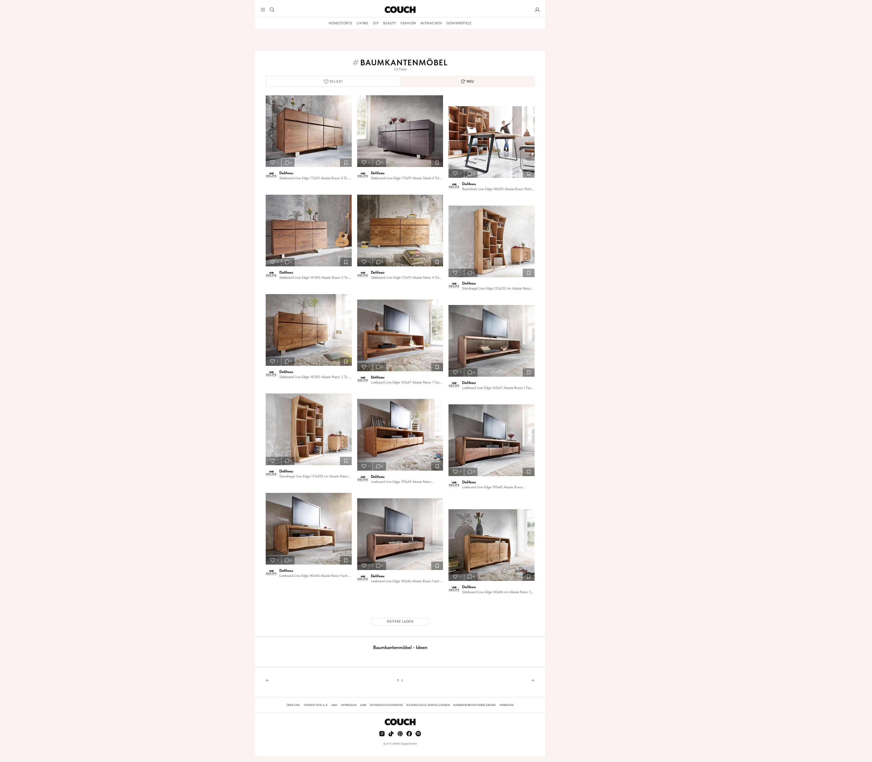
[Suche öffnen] (272, 9)
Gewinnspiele (459, 23)
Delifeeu (286, 173)
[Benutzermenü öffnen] (537, 9)
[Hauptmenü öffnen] (263, 9)
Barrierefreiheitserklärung (474, 705)
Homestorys (340, 23)
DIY (376, 23)
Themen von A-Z (316, 705)
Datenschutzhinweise (386, 705)
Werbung (507, 705)
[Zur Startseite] (400, 9)
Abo (334, 705)
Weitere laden (400, 621)
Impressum (349, 705)
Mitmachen (431, 23)
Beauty (389, 23)
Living (363, 23)
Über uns (293, 705)
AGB (363, 705)
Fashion (408, 23)
